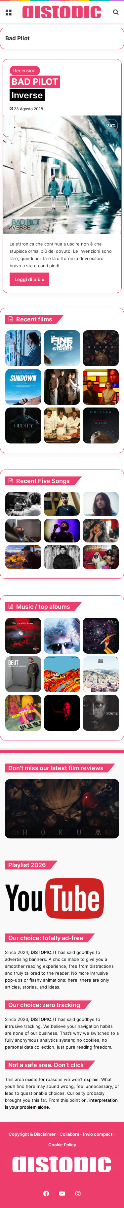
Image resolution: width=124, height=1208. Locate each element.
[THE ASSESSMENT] (101, 387)
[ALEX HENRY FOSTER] (23, 557)
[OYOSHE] (62, 504)
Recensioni (24, 70)
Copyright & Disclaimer (32, 1134)
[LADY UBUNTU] (62, 636)
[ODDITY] (23, 425)
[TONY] (62, 425)
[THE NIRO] (62, 531)
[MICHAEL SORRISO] (62, 557)
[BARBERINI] (23, 713)
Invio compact (98, 1134)
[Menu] (8, 14)
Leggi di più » (29, 279)
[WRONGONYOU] (23, 531)
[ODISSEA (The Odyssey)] (101, 425)
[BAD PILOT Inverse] (62, 174)
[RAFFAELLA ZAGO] (101, 531)
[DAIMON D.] (23, 636)
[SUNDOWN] (23, 387)
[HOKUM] (101, 348)
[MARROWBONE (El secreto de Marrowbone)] (62, 387)
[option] (62, 808)
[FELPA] (101, 636)
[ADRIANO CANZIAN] (101, 713)
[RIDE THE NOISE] (23, 504)
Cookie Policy (62, 1144)
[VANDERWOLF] (101, 557)
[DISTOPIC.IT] (62, 12)
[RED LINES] (62, 674)
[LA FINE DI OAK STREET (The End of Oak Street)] (62, 348)
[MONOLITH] (23, 348)
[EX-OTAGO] (101, 674)
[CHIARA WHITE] (62, 713)
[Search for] (115, 14)
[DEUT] (23, 674)
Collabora (70, 1134)
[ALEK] (101, 504)
